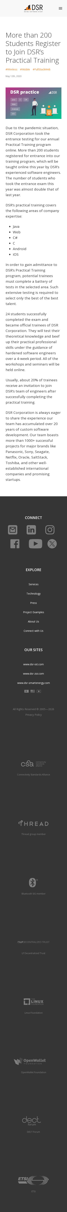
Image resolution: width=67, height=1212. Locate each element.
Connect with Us (33, 631)
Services (34, 584)
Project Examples (33, 612)
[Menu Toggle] (60, 8)
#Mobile (25, 69)
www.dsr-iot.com (33, 664)
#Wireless (11, 69)
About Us (33, 621)
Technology (33, 593)
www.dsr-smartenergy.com (33, 683)
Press (33, 603)
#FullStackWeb (41, 69)
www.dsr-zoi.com (33, 673)
